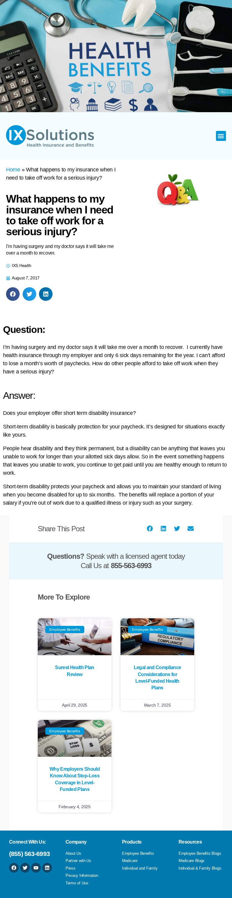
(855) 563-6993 (29, 853)
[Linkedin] (47, 868)
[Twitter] (25, 868)
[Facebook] (14, 868)
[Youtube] (36, 868)
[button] (221, 136)
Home (13, 170)
